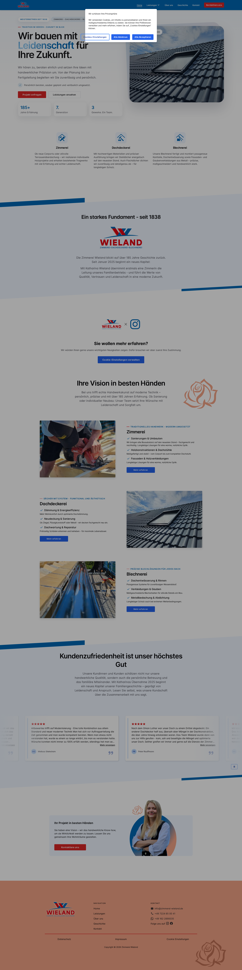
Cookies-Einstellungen (95, 37)
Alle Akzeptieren (143, 37)
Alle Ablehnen (121, 37)
